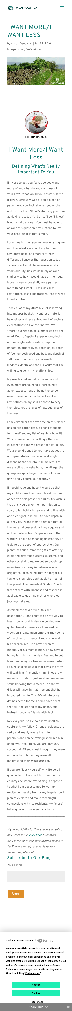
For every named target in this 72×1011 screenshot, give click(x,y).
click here (35, 835)
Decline (36, 993)
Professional (33, 49)
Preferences (36, 1002)
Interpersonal (15, 49)
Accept (36, 984)
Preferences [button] (32, 973)
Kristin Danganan (21, 43)
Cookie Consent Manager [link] (20, 940)
